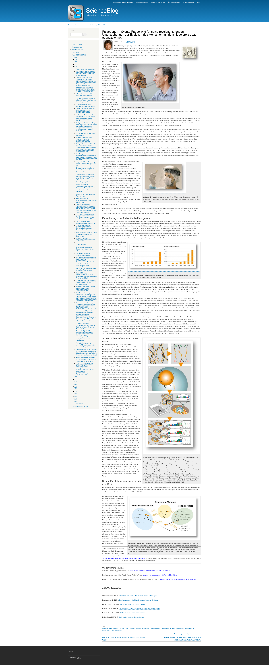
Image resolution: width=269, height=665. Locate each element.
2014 (76, 394)
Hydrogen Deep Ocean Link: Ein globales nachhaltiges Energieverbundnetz (85, 288)
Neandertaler (145, 628)
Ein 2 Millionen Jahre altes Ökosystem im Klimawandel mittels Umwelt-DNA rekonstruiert (86, 79)
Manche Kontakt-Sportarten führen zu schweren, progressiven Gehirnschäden (86, 234)
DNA (110, 628)
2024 (76, 62)
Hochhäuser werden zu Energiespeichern (82, 244)
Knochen (132, 628)
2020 (76, 379)
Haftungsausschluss (142, 2)
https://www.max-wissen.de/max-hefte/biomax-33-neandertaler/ (124, 558)
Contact (71, 651)
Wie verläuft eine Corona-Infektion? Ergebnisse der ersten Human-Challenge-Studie (85, 345)
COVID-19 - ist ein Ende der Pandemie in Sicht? (84, 364)
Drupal (78, 657)
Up (151, 637)
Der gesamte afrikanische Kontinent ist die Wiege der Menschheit (139, 608)
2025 (76, 59)
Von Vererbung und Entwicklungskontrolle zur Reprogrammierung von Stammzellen (83, 338)
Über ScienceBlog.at (174, 2)
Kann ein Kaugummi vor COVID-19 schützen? (85, 239)
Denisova (105, 628)
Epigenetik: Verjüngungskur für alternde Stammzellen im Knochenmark (85, 170)
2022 (104, 25)
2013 (76, 396)
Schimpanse (180, 628)
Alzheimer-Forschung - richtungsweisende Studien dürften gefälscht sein (86, 200)
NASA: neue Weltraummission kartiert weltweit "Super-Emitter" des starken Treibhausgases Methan (85, 117)
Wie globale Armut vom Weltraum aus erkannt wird (86, 258)
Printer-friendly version (180, 634)
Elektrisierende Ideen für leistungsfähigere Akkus (83, 254)
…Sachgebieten (78, 404)
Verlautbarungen (77, 47)
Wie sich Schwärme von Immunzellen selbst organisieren (85, 222)
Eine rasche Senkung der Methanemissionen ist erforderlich (86, 105)
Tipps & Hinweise (77, 44)
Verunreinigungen (116, 630)
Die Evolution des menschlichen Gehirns (131, 617)
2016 (76, 389)
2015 (76, 391)
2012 (76, 399)
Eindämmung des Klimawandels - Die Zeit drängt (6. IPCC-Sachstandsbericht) (86, 282)
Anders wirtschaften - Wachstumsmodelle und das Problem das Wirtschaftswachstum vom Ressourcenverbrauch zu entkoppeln (86, 188)
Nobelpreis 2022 (155, 628)
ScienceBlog (102, 10)
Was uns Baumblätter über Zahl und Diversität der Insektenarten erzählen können (85, 73)
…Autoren (76, 52)
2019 (76, 382)
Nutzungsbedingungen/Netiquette (123, 2)
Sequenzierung (189, 628)
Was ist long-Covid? (82, 374)
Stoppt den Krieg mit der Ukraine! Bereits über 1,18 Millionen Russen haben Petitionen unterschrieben (86, 319)
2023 (76, 64)
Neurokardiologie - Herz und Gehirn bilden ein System (84, 130)
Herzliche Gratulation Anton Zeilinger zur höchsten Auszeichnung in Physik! (84, 139)
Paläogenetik (165, 628)
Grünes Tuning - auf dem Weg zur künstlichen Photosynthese (86, 269)
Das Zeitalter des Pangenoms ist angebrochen (85, 134)
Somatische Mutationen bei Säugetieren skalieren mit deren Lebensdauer (85, 249)
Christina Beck (130, 41)
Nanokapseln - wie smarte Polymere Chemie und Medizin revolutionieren (85, 370)
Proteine (172, 628)
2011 (76, 401)
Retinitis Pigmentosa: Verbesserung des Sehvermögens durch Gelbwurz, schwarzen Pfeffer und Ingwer (182, 638)
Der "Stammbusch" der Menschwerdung (132, 604)
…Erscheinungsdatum (95, 25)
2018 (76, 384)
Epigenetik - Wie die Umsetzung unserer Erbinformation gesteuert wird (86, 164)
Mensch (138, 628)
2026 (76, 57)
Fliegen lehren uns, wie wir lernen (86, 69)
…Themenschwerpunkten (80, 406)
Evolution (115, 628)
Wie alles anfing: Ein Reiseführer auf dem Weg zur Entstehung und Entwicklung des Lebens (86, 100)
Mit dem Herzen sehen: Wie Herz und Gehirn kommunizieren (86, 95)
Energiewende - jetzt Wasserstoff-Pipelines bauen (86, 195)
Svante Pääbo (106, 630)
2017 (76, 386)
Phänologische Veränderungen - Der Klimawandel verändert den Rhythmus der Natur (85, 305)
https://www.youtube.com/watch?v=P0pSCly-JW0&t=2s (177, 579)
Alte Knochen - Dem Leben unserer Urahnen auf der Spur (138, 596)
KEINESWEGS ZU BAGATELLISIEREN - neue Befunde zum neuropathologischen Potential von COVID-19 (86, 275)
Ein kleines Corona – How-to (191, 2)
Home (70, 25)
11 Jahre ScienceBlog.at (83, 225)
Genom (121, 628)
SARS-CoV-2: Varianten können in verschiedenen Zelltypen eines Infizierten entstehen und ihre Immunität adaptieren (86, 312)
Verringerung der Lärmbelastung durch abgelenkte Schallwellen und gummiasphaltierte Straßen (86, 125)
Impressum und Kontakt (158, 2)
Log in (188, 634)
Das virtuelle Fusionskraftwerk (85, 215)
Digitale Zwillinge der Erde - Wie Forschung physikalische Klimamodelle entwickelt (85, 110)
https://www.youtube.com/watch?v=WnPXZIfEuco (160, 575)
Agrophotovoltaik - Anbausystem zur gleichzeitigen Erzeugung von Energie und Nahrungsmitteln (86, 359)
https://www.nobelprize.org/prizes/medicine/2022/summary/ (150, 571)
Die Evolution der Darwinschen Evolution (132, 613)
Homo (126, 628)
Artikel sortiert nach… (80, 25)
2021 (76, 377)
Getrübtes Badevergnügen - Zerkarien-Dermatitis (84, 229)
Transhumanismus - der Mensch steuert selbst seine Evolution (138, 600)
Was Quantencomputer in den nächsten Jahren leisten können (85, 218)
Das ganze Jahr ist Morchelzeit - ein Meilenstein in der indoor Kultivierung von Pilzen (85, 264)
